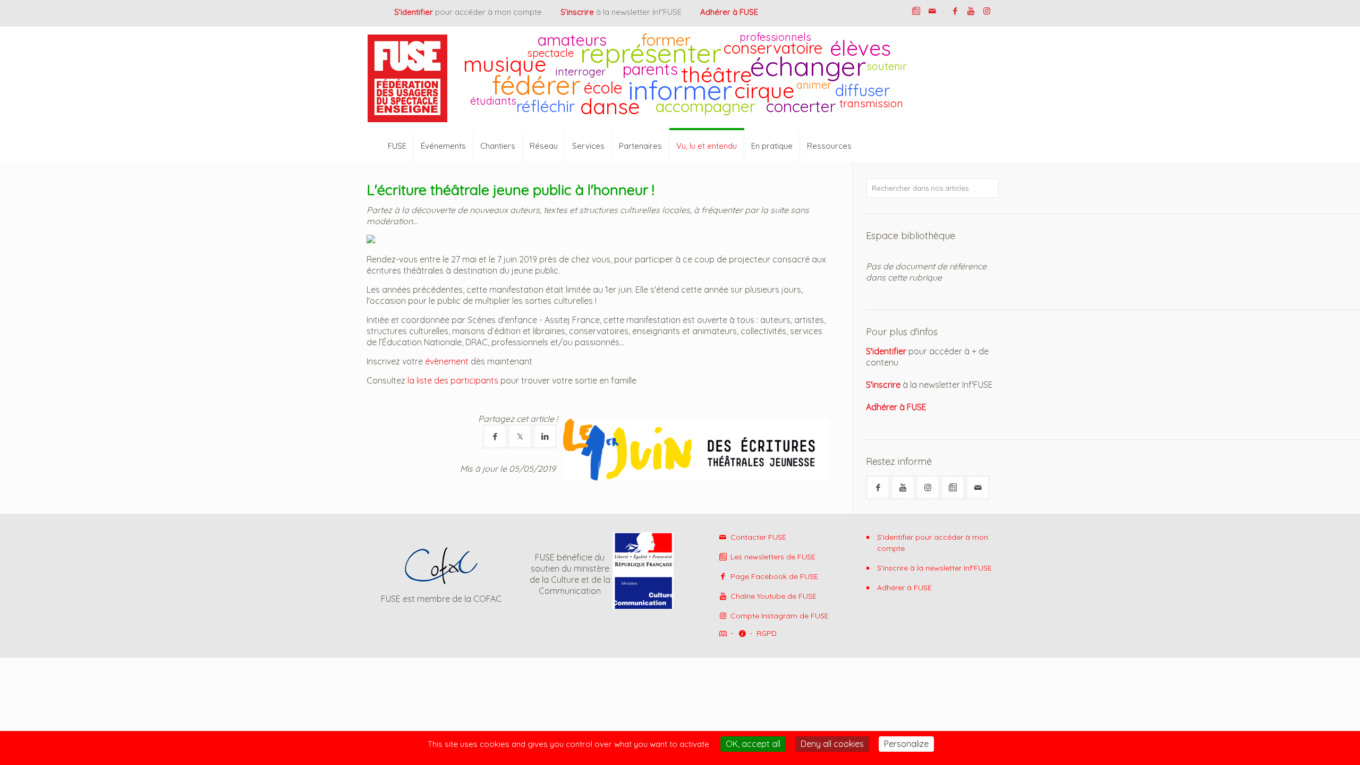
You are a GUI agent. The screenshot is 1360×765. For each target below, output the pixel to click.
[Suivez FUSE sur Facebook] (878, 487)
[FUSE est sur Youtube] (970, 11)
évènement (447, 361)
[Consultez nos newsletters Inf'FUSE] (916, 11)
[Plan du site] (722, 634)
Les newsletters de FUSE (771, 557)
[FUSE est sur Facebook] (954, 11)
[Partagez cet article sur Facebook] (495, 436)
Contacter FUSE (757, 537)
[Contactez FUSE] (932, 11)
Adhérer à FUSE (904, 587)
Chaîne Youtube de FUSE (772, 596)
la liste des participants (452, 380)
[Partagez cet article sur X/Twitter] (520, 436)
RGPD (766, 633)
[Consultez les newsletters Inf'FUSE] (953, 487)
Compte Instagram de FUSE (778, 615)
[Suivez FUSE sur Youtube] (903, 487)
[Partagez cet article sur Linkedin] (545, 436)
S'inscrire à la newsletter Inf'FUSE (934, 568)
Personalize (906, 743)
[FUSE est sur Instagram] (986, 11)
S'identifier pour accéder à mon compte (932, 542)
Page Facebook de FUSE (773, 576)
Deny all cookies (832, 743)
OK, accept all (753, 743)
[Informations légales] (741, 634)
